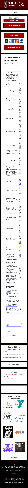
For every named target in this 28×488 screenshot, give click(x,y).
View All (14, 457)
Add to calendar (14, 325)
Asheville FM (14, 4)
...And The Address (14, 349)
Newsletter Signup (14, 47)
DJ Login (14, 473)
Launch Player (14, 20)
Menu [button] (15, 12)
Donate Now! (14, 35)
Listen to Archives (14, 26)
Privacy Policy (18, 470)
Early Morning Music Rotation (14, 374)
